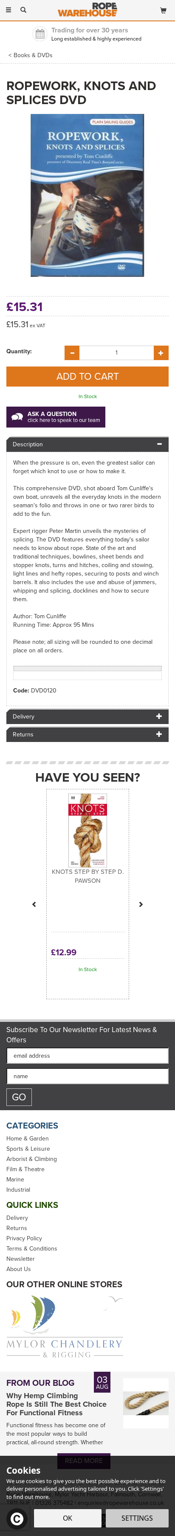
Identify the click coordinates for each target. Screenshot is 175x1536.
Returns (16, 1228)
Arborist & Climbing (31, 1159)
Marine (15, 1179)
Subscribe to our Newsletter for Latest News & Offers (81, 1035)
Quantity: (19, 351)
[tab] (87, 444)
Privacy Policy (24, 1238)
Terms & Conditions (31, 1249)
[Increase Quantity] (161, 353)
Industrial (18, 1190)
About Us (18, 1269)
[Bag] (163, 9)
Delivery (17, 1218)
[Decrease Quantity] (72, 353)
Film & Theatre (25, 1169)
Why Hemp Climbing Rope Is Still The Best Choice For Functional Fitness (56, 1404)
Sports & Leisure (28, 1149)
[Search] (23, 9)
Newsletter (20, 1259)
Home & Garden (27, 1139)
